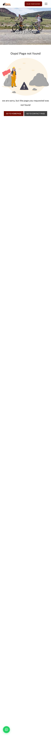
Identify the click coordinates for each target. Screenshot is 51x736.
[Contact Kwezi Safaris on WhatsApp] (6, 729)
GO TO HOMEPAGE (13, 114)
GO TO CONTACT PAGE (35, 114)
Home (21, 26)
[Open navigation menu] (46, 3)
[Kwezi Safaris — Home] (6, 4)
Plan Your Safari (33, 4)
